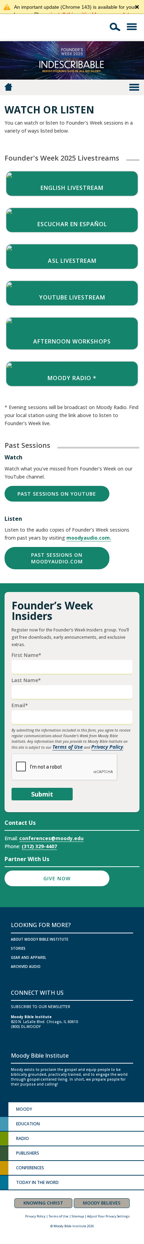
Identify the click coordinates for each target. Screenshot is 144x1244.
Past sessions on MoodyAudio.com (57, 558)
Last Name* (26, 680)
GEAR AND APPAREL (28, 957)
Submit (42, 794)
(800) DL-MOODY (26, 1026)
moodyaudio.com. (88, 537)
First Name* (26, 655)
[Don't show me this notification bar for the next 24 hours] (137, 6)
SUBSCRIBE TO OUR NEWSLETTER (40, 1006)
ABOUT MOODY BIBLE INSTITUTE (39, 939)
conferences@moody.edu (51, 838)
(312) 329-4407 (39, 846)
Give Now (57, 878)
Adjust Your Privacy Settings (108, 1216)
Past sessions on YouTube (56, 493)
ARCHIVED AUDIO (26, 966)
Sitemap (78, 1216)
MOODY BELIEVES (102, 1203)
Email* (20, 705)
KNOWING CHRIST (43, 1203)
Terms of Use (67, 746)
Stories (18, 948)
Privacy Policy (107, 746)
